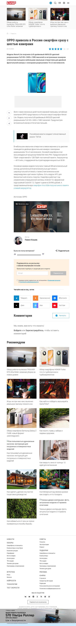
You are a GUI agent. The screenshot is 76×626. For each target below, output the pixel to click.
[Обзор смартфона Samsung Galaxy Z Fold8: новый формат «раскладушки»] (22, 418)
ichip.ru (42, 575)
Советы (42, 539)
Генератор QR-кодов (46, 581)
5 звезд (61, 49)
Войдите (17, 330)
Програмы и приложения (47, 566)
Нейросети (11, 581)
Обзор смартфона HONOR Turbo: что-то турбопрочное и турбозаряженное (37, 25)
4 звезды (58, 49)
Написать (62, 315)
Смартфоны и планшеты (15, 545)
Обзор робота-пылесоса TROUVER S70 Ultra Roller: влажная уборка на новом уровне (16, 26)
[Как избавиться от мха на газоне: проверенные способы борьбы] (22, 508)
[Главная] (7, 33)
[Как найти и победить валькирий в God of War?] (54, 389)
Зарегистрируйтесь (34, 330)
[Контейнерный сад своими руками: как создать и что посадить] (54, 479)
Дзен (22, 305)
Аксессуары (11, 558)
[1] (15, 254)
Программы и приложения (15, 566)
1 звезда (50, 49)
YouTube (62, 305)
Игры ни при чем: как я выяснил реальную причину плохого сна (59, 24)
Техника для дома (12, 563)
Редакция (42, 583)
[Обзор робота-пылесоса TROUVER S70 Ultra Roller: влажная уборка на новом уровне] (22, 357)
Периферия (10, 553)
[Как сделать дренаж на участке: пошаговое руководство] (22, 479)
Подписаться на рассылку (38, 602)
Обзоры (10, 543)
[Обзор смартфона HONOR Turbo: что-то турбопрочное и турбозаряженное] (54, 357)
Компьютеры (43, 556)
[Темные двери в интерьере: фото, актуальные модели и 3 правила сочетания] (54, 502)
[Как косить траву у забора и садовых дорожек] (54, 418)
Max (41, 305)
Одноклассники (45, 298)
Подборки (43, 550)
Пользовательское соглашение (49, 586)
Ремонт (41, 547)
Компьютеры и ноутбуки (15, 548)
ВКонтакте (63, 298)
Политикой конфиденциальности (29, 282)
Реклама (43, 572)
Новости (10, 539)
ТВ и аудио (10, 561)
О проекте (42, 578)
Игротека (11, 572)
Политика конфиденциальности (49, 588)
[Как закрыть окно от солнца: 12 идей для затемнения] (54, 450)
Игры (8, 574)
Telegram (24, 298)
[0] (43, 254)
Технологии (12, 584)
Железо (9, 577)
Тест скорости (13, 588)
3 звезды (55, 49)
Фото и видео (11, 556)
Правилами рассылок (54, 280)
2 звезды (52, 49)
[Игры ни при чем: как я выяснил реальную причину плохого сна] (22, 389)
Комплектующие (12, 550)
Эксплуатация (44, 544)
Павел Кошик (31, 240)
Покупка (42, 542)
